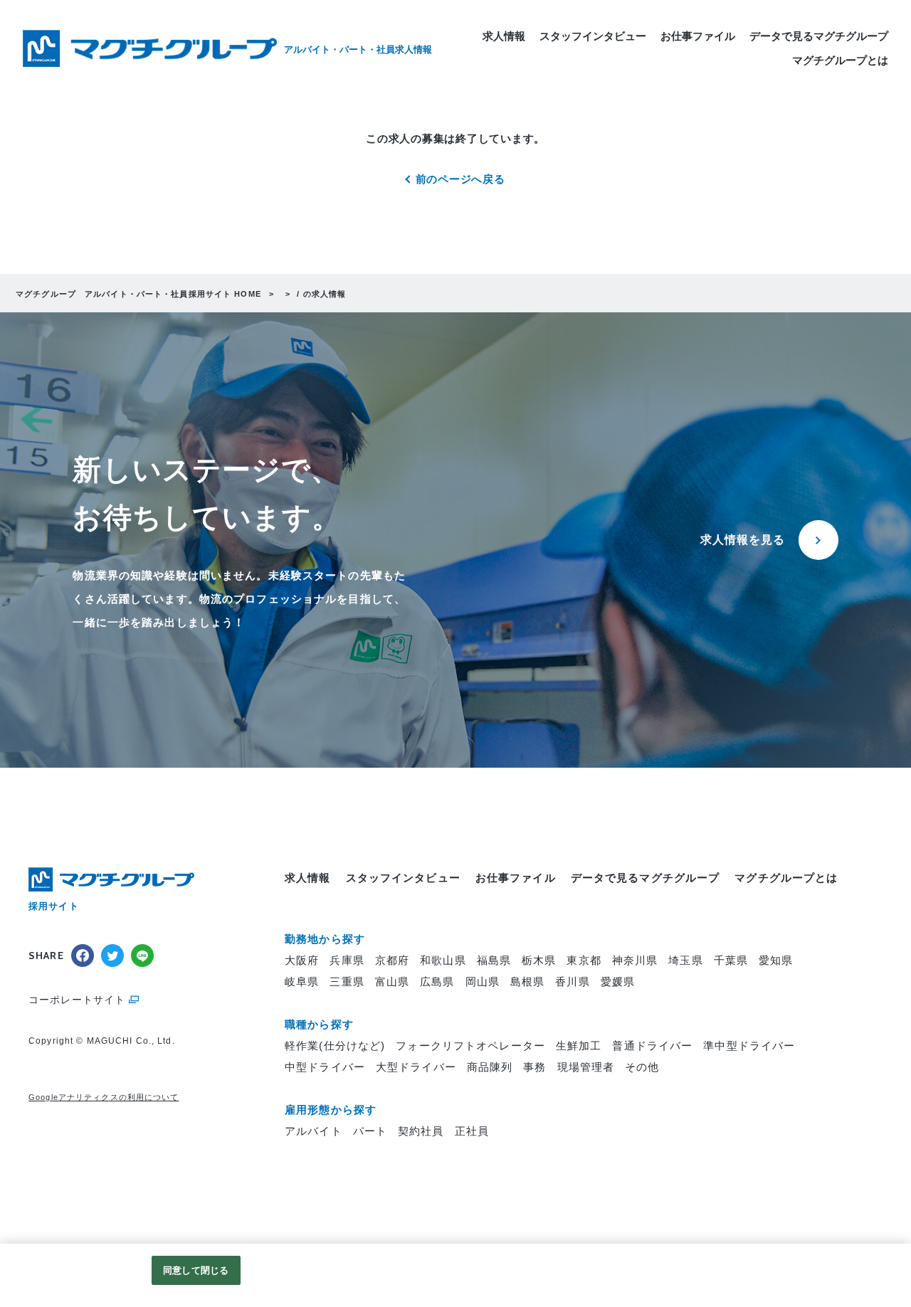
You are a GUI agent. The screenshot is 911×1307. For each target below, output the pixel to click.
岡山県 (482, 981)
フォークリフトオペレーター (470, 1045)
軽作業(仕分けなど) (335, 1045)
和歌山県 (443, 960)
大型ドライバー (416, 1067)
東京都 (584, 960)
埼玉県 (685, 960)
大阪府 (302, 960)
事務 (534, 1067)
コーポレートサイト (76, 999)
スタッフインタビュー (592, 36)
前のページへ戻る (460, 179)
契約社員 (421, 1131)
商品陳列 (490, 1067)
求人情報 (504, 36)
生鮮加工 (579, 1045)
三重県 (347, 981)
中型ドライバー (325, 1067)
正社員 (472, 1131)
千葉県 (731, 960)
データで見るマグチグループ (818, 36)
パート (370, 1131)
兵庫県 (347, 960)
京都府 (392, 960)
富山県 (392, 981)
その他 (642, 1067)
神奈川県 (635, 960)
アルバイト (313, 1131)
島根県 (527, 981)
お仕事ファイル (697, 36)
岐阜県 (302, 981)
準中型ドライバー (749, 1045)
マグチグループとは (840, 60)
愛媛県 (618, 981)
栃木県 (539, 960)
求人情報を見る (743, 540)
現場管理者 (586, 1067)
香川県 (572, 981)
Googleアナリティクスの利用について (103, 1097)
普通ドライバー (652, 1045)
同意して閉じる (195, 1270)
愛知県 (776, 960)
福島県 (494, 960)
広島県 (437, 981)
